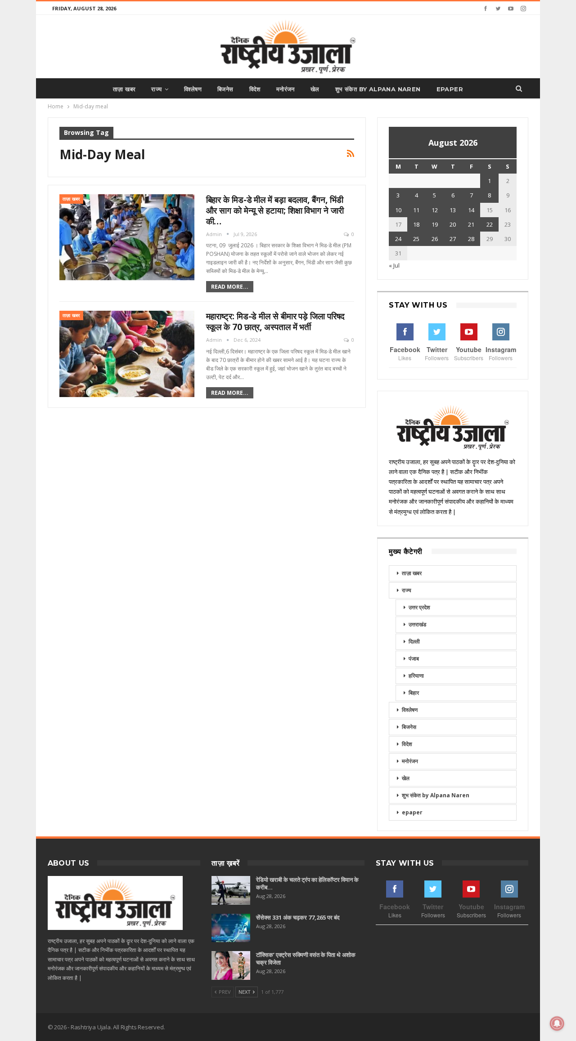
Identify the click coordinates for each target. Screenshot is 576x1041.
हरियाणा (416, 675)
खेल (315, 89)
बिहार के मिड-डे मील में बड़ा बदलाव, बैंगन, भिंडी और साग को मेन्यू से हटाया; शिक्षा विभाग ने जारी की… (275, 210)
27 (453, 239)
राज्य (156, 89)
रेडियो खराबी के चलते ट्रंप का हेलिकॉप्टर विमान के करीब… (307, 883)
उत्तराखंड (417, 624)
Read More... (229, 286)
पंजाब (414, 658)
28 (471, 239)
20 (453, 224)
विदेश (255, 89)
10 (398, 210)
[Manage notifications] (557, 1023)
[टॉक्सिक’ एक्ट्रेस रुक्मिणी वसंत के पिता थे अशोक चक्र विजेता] (231, 965)
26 (435, 239)
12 (435, 210)
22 (489, 224)
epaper (449, 89)
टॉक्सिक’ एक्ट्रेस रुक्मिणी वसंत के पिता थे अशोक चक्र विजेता (306, 958)
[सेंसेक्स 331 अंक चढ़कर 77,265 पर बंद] (231, 928)
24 (398, 239)
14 (471, 210)
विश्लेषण (193, 89)
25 (416, 239)
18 (416, 224)
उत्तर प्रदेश (419, 607)
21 (471, 224)
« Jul (394, 265)
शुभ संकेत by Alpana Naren (378, 89)
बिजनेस (225, 89)
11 (416, 210)
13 (453, 210)
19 (435, 224)
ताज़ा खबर (124, 89)
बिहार (414, 693)
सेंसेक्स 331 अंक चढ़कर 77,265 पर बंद (298, 917)
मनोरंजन (285, 89)
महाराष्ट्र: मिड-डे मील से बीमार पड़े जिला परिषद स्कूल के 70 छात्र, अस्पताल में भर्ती (275, 321)
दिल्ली (414, 641)
